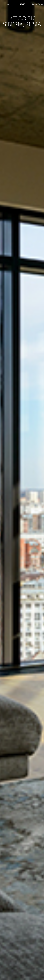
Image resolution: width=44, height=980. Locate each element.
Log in (9, 4)
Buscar (34, 4)
